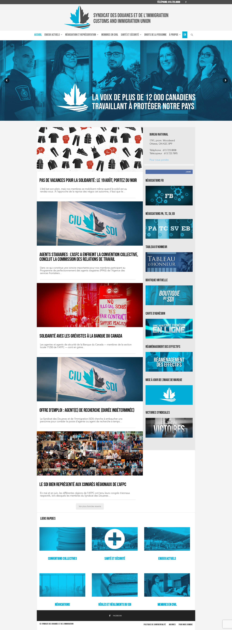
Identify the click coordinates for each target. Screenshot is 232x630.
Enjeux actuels (52, 35)
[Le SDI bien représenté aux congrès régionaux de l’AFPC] (90, 453)
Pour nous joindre (159, 159)
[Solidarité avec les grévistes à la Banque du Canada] (90, 305)
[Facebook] (186, 2)
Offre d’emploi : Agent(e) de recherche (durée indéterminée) (86, 410)
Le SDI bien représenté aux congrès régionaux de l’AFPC (82, 484)
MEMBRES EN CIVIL (167, 604)
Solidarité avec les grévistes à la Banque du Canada (80, 336)
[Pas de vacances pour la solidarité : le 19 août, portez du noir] (90, 149)
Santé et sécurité (130, 35)
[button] (192, 35)
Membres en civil (109, 35)
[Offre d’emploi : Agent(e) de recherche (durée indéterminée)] (90, 379)
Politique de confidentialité (155, 624)
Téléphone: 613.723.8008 (168, 2)
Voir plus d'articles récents (90, 506)
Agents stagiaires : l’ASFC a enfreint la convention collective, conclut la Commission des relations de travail (88, 257)
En (185, 35)
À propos (173, 35)
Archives (172, 624)
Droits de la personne (155, 35)
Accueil (38, 35)
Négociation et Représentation (80, 35)
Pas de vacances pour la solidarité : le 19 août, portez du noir (88, 180)
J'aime (188, 172)
